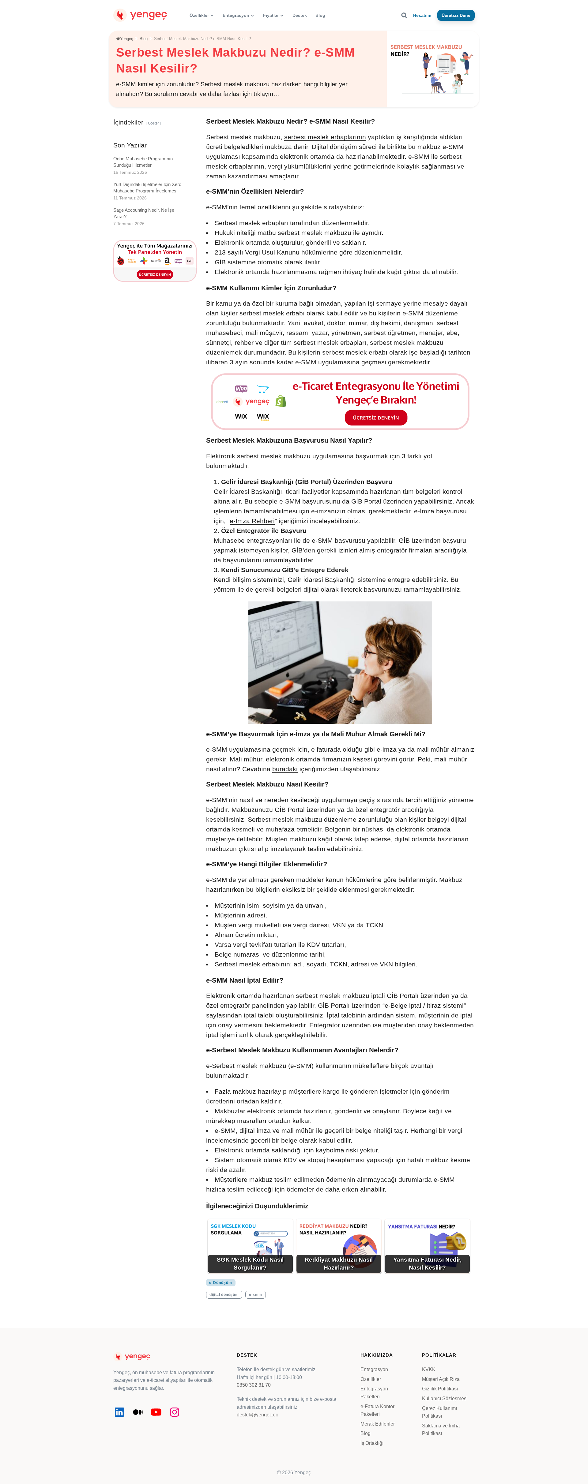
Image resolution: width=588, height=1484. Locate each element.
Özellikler (370, 1379)
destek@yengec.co (257, 1414)
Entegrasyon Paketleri (374, 1392)
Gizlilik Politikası (440, 1388)
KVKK (428, 1369)
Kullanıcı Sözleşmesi (445, 1398)
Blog (365, 1433)
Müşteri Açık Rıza (441, 1379)
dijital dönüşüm (224, 1294)
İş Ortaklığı (371, 1443)
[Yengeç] (140, 14)
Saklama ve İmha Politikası (441, 1429)
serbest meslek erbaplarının (325, 136)
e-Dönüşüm (220, 1283)
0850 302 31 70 (254, 1385)
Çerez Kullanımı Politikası (439, 1412)
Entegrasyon (374, 1369)
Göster (153, 123)
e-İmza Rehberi (252, 520)
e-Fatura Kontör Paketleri (377, 1410)
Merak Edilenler (377, 1423)
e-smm (255, 1294)
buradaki (285, 768)
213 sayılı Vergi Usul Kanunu (257, 252)
